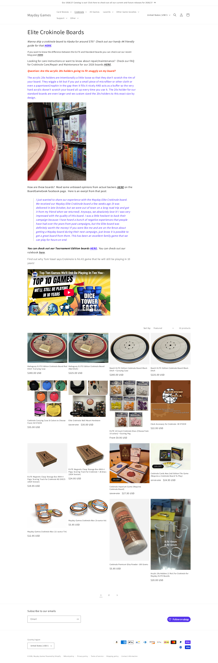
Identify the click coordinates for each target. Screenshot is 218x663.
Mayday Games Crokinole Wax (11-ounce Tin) (47, 531)
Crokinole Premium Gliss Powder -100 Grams (129, 564)
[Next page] (117, 595)
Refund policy (69, 656)
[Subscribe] (77, 619)
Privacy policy (82, 656)
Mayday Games (39, 656)
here (41, 252)
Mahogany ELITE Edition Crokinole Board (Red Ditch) (87, 367)
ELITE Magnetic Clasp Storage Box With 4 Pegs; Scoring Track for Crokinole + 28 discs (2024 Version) (87, 472)
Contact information (129, 656)
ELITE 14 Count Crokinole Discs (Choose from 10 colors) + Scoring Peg (129, 432)
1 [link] (101, 595)
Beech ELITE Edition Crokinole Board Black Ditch (169, 369)
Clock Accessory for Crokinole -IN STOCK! (168, 424)
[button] (64, 12)
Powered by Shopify (53, 656)
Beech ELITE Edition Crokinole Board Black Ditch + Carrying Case (128, 369)
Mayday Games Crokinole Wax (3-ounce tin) (87, 520)
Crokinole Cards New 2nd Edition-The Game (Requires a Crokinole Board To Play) (169, 474)
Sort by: (147, 328)
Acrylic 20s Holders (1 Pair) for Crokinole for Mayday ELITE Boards (169, 574)
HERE (47, 45)
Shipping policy (112, 656)
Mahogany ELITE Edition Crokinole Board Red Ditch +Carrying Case (47, 367)
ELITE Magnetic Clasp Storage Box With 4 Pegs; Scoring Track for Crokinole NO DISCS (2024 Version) (46, 479)
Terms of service (97, 656)
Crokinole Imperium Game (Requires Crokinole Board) (125, 488)
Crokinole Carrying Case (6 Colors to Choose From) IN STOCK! (46, 421)
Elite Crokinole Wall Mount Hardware (84, 420)
